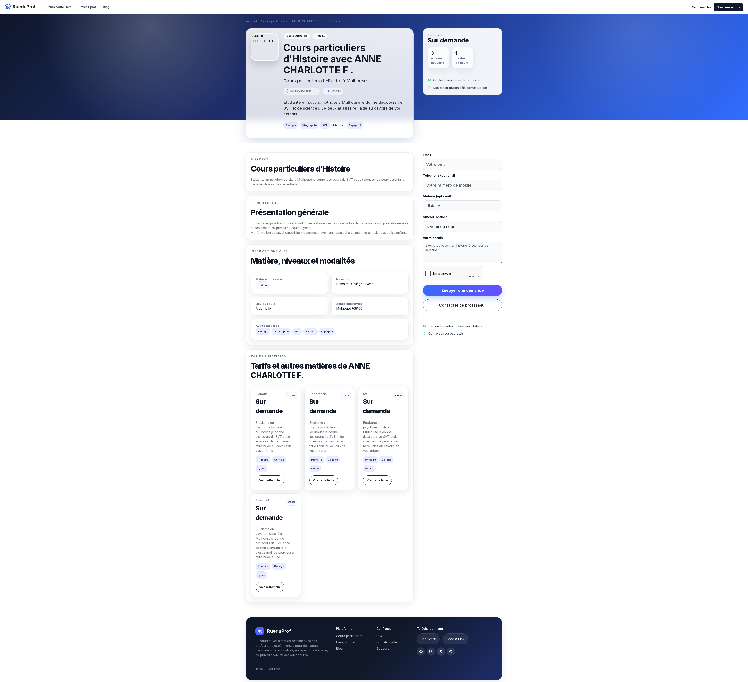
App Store (428, 639)
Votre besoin (433, 238)
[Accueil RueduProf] (21, 7)
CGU (379, 636)
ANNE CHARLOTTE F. (308, 21)
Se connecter (701, 7)
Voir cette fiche (270, 480)
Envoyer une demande (462, 290)
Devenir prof (87, 7)
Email (427, 155)
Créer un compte (728, 7)
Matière (437, 196)
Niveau (436, 217)
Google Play (455, 639)
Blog (106, 7)
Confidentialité (386, 642)
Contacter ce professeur (462, 305)
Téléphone (439, 175)
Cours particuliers (58, 7)
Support (382, 648)
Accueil (251, 21)
